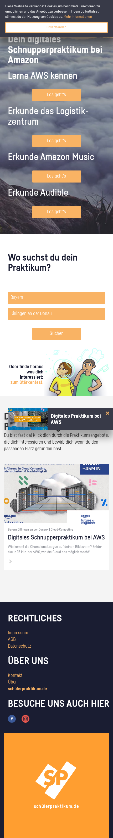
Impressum (18, 633)
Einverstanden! (56, 27)
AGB (12, 639)
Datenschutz (19, 646)
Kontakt (15, 675)
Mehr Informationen (78, 17)
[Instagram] (25, 718)
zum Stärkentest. (27, 382)
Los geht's (56, 94)
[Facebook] (12, 718)
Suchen (57, 333)
